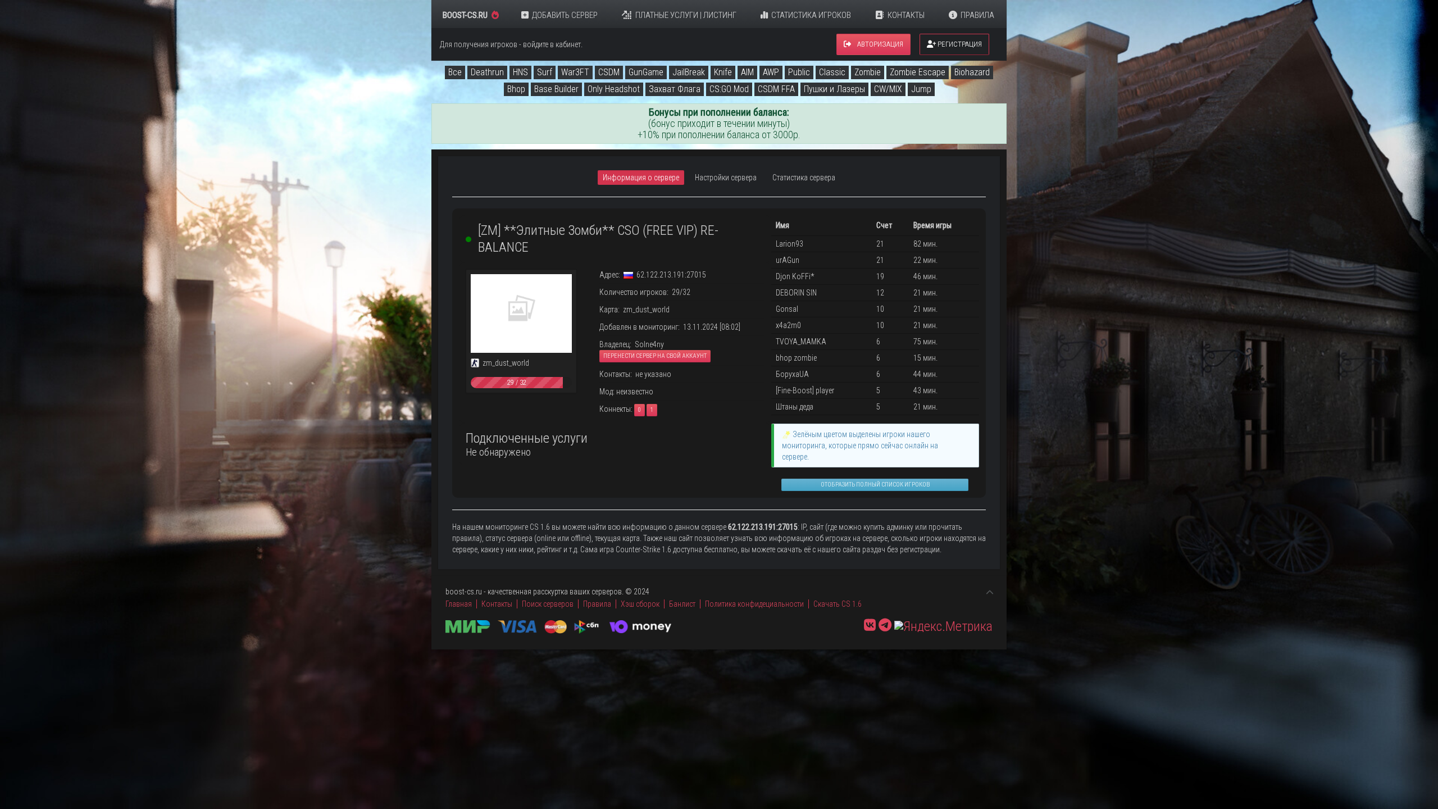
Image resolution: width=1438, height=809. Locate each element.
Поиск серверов (548, 603)
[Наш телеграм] (885, 625)
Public (799, 72)
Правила (977, 15)
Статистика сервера (803, 177)
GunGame (646, 72)
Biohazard (972, 72)
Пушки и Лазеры (834, 89)
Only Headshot (614, 89)
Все (455, 72)
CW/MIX (888, 89)
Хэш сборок (640, 603)
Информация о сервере (641, 177)
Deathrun (487, 72)
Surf (544, 72)
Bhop (516, 89)
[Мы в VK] (870, 625)
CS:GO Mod (729, 89)
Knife (723, 72)
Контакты (906, 15)
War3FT (575, 72)
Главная (458, 603)
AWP (771, 72)
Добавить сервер (565, 15)
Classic (832, 72)
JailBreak (688, 72)
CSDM (609, 72)
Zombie (867, 72)
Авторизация (879, 44)
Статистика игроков (811, 15)
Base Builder (556, 89)
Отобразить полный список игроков (875, 484)
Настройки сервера (726, 177)
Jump (921, 89)
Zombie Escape (917, 72)
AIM (747, 72)
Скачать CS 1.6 (837, 603)
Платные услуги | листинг (685, 15)
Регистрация (959, 44)
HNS (520, 72)
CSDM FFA (776, 89)
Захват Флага (674, 89)
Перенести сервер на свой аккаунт (655, 356)
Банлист (682, 603)
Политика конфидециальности (754, 603)
